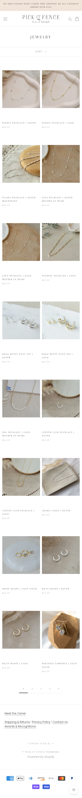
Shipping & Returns (17, 722)
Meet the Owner (15, 713)
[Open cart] (77, 19)
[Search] (70, 19)
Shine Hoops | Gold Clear (19, 589)
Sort (39, 51)
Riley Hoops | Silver (55, 589)
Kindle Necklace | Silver (19, 123)
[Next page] (58, 689)
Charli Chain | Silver (56, 510)
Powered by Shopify (41, 757)
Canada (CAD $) (39, 743)
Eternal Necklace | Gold (59, 276)
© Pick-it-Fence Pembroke (41, 752)
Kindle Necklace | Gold (58, 123)
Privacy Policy (41, 722)
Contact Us (60, 722)
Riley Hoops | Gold (15, 663)
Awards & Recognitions (20, 726)
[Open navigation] (5, 18)
